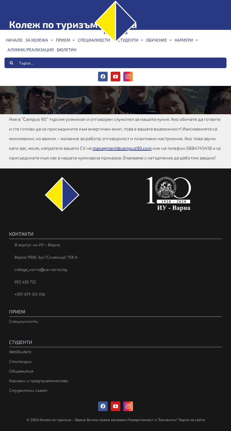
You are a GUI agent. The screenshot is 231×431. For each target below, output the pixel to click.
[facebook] (103, 76)
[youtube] (115, 76)
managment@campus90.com (122, 148)
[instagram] (128, 76)
